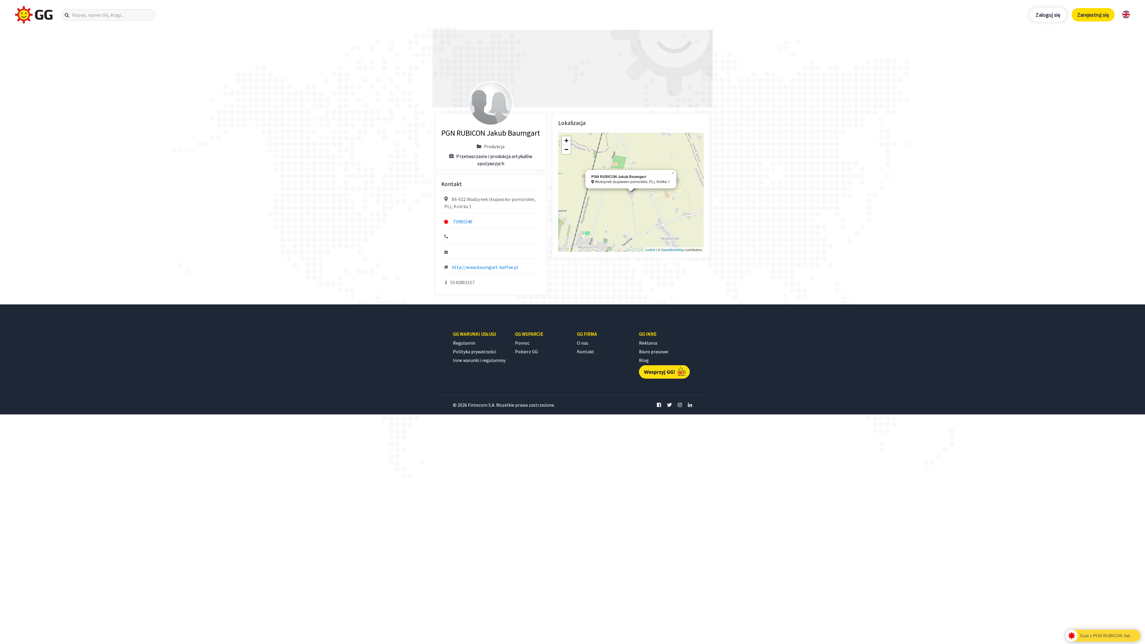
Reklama (648, 343)
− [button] (566, 149)
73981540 (462, 222)
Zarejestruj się (1093, 14)
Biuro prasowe (653, 351)
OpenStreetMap (672, 249)
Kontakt (585, 351)
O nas (582, 343)
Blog (644, 360)
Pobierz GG (526, 351)
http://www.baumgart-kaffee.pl (485, 267)
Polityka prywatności (474, 351)
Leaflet (650, 249)
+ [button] (566, 140)
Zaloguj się (1048, 14)
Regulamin (464, 343)
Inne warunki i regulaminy (479, 360)
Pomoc (522, 343)
